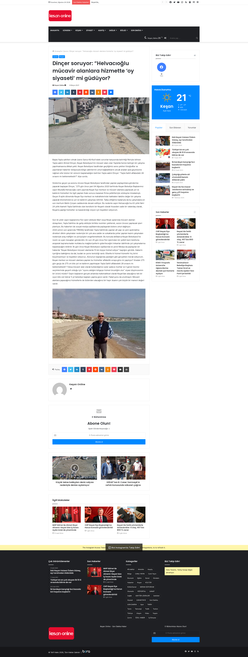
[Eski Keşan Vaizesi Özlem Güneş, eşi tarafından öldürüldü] (163, 141)
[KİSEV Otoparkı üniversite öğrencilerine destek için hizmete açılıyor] (165, 255)
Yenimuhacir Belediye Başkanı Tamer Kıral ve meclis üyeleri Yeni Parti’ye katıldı (185, 268)
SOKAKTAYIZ (141, 600)
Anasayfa (54, 30)
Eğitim (139, 578)
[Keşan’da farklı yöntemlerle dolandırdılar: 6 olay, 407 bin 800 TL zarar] (131, 515)
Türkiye (130, 613)
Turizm (155, 609)
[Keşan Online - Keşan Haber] (60, 15)
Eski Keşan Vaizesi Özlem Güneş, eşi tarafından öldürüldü (183, 140)
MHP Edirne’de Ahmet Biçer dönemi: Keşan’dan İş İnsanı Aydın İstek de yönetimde (65, 527)
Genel (147, 578)
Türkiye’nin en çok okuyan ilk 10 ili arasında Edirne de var (183, 152)
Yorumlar (192, 127)
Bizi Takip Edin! (172, 561)
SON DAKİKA (132, 604)
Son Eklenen (175, 127)
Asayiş (101, 30)
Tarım (129, 609)
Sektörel (156, 596)
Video (147, 613)
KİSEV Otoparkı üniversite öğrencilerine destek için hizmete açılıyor (165, 268)
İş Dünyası (152, 618)
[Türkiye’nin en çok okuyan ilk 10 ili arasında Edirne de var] (163, 153)
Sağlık (112, 30)
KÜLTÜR (148, 582)
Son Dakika (136, 30)
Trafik (147, 609)
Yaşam (155, 613)
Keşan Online (59, 85)
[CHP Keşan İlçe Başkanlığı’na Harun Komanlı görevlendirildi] (99, 515)
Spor (142, 604)
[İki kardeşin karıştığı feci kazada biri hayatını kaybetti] (163, 165)
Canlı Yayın (152, 574)
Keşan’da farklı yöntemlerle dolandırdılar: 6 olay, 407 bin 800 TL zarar (118, 2)
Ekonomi (130, 578)
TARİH (149, 604)
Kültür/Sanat (131, 587)
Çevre (65, 51)
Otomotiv (130, 591)
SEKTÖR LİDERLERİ (142, 596)
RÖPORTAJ (142, 591)
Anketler (141, 569)
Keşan (78, 30)
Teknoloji (138, 609)
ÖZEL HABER (140, 618)
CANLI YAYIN (140, 574)
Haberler (130, 582)
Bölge (123, 30)
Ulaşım (138, 613)
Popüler (158, 127)
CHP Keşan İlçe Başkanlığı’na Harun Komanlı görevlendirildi (99, 526)
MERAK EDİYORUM (147, 587)
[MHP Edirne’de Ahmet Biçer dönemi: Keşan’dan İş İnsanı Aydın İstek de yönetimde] (66, 515)
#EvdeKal (130, 569)
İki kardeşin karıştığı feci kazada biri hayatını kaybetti (183, 165)
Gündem (66, 30)
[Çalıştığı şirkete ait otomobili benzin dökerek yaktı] (163, 178)
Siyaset (89, 30)
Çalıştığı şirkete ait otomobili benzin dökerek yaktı (181, 177)
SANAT (152, 591)
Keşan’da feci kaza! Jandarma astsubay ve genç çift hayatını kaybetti (183, 191)
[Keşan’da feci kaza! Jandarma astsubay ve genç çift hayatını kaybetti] (163, 190)
